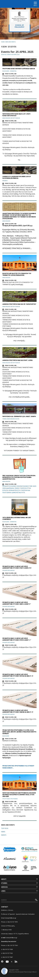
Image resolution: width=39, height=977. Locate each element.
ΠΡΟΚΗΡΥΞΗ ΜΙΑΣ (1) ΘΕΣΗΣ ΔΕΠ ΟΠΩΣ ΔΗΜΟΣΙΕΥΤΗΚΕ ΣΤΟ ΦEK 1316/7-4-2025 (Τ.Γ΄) (16, 567)
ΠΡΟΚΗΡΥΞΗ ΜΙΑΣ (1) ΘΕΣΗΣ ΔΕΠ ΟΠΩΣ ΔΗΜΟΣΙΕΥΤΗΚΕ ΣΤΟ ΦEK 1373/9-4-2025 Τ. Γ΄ (16, 639)
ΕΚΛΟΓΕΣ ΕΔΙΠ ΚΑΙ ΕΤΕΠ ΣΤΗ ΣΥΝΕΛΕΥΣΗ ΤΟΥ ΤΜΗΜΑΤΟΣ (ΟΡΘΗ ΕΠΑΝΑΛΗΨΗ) (16, 274)
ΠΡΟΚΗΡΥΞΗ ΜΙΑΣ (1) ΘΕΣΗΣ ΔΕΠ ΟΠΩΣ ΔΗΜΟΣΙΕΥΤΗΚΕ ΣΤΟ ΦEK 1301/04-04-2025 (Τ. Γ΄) (17, 675)
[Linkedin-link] (16, 961)
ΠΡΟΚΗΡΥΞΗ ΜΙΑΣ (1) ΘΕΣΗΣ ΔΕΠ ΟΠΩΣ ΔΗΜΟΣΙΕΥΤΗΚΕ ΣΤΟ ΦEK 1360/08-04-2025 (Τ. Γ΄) (17, 711)
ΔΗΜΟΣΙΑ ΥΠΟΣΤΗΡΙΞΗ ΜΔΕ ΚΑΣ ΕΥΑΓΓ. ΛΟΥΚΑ (17, 360)
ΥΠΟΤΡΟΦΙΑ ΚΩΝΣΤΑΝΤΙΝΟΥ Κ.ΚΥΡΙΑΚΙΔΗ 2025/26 (18, 69)
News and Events (10, 42)
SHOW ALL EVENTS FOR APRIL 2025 (10, 54)
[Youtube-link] (7, 961)
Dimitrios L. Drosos (7, 910)
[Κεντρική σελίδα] (19, 17)
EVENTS (3, 835)
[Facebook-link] (2, 962)
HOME (2, 42)
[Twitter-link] (11, 962)
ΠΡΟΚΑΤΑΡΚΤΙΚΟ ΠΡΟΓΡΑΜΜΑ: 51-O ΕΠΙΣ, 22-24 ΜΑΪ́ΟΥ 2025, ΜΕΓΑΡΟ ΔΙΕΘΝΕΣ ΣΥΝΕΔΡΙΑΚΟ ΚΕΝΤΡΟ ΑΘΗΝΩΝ (19, 731)
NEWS (3, 832)
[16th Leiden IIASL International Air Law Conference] (20, 507)
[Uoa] (4, 971)
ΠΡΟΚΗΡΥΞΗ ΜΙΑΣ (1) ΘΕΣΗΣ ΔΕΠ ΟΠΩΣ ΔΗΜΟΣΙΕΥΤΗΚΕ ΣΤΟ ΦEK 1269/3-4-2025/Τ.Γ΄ (16, 603)
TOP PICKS (4, 828)
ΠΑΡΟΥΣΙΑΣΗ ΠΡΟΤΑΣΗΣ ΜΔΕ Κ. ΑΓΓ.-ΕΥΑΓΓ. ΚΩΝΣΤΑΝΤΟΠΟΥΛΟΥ (16, 115)
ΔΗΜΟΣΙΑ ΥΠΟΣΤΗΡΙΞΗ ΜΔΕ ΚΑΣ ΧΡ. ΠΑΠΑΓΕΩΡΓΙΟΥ (19, 304)
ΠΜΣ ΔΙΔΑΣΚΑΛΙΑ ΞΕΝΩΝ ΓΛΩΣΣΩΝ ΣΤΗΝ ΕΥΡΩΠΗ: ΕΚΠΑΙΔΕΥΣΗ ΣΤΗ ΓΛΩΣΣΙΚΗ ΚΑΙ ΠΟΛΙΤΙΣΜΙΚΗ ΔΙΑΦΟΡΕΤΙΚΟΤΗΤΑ (18, 477)
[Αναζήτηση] (36, 900)
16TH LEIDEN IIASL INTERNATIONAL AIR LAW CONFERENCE (16, 518)
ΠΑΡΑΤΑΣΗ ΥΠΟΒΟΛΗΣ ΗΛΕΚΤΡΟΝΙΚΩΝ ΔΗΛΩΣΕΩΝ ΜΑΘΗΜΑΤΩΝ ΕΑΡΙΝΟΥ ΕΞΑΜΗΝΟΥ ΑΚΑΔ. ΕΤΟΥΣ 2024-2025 (19, 794)
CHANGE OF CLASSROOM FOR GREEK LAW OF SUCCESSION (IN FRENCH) (16, 177)
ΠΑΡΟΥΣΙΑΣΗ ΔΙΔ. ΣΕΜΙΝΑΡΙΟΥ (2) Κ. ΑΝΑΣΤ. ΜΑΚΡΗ (19, 416)
